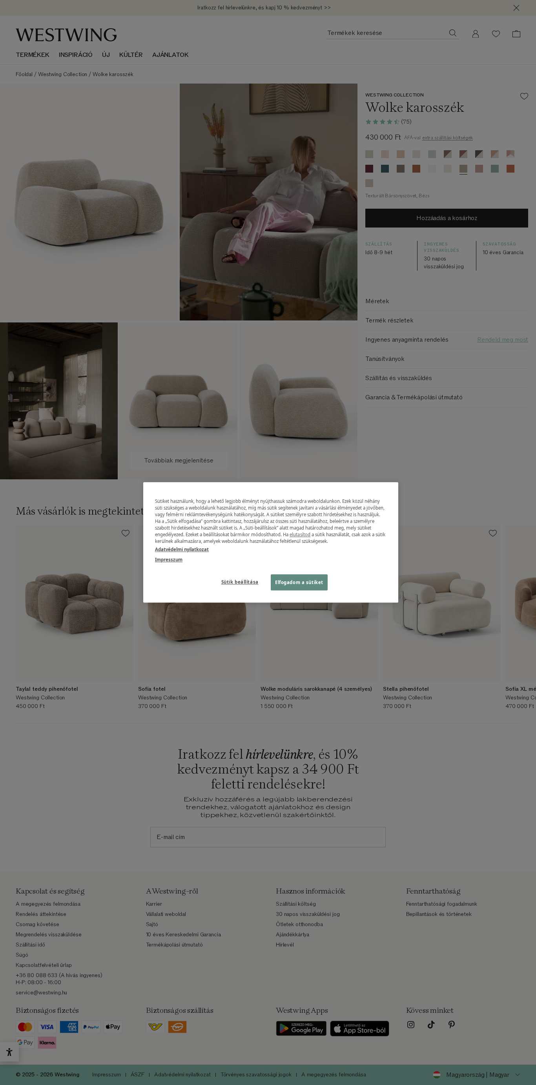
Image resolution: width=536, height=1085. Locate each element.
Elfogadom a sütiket (299, 582)
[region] (270, 542)
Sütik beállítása (240, 582)
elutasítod (300, 535)
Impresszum (168, 560)
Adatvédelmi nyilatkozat (182, 550)
